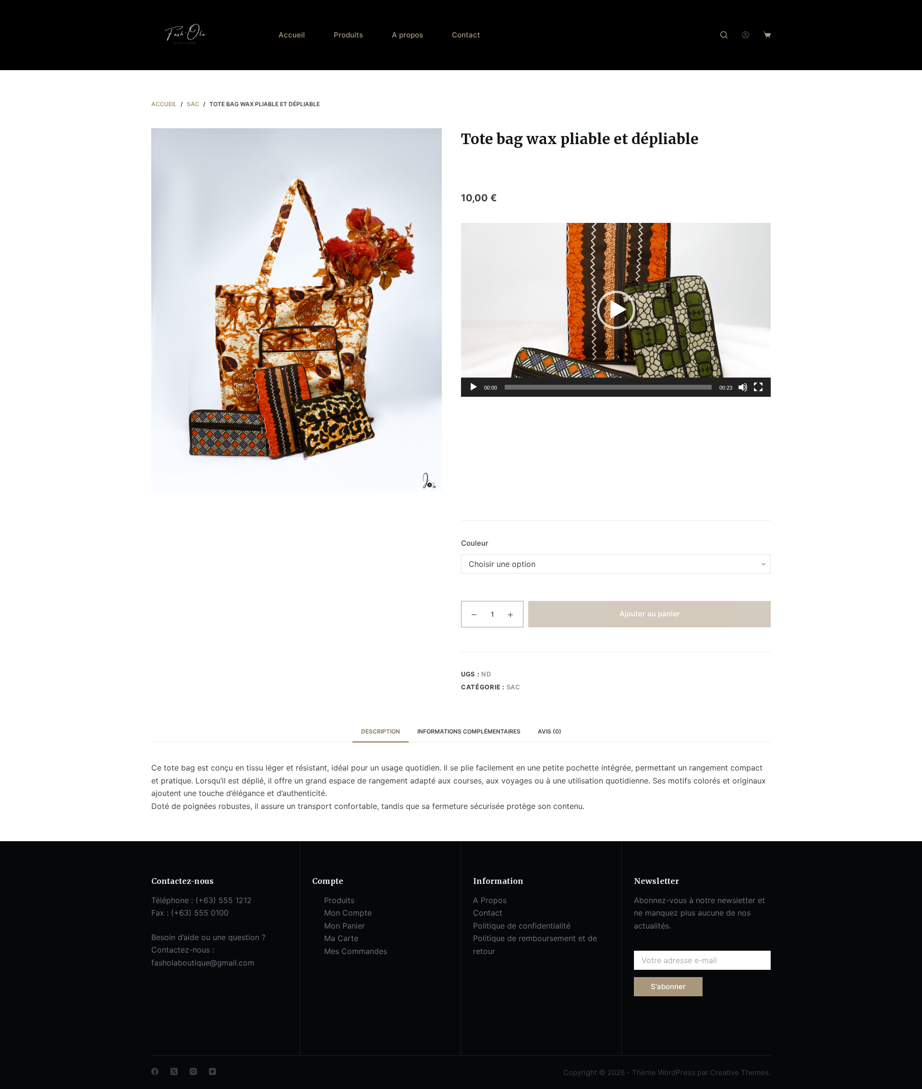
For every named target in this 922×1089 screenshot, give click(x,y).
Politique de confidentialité (521, 925)
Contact (466, 34)
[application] (616, 310)
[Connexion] (745, 34)
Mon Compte (348, 913)
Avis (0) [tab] (549, 731)
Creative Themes (739, 1072)
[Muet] (743, 387)
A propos (407, 34)
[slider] (608, 387)
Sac (514, 687)
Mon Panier (344, 925)
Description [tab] (380, 731)
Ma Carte (341, 938)
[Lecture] (473, 387)
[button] (616, 310)
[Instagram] (193, 1071)
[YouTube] (212, 1071)
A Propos (490, 900)
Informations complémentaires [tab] (469, 731)
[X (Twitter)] (174, 1071)
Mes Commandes (355, 951)
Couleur (474, 543)
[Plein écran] (758, 387)
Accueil (292, 34)
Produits (348, 34)
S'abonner (668, 986)
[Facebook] (154, 1071)
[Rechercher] (724, 34)
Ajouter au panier (649, 613)
